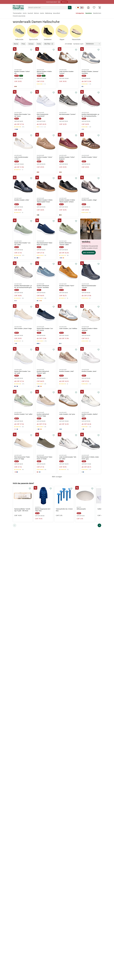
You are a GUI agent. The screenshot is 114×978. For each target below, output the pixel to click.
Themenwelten (17, 13)
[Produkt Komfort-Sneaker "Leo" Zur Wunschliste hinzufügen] (31, 392)
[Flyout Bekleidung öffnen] (52, 13)
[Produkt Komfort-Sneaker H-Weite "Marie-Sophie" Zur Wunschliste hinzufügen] (53, 178)
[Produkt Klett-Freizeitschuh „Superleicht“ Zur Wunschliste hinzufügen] (53, 93)
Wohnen (36, 13)
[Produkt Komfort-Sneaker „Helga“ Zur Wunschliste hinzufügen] (98, 178)
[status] (47, 7)
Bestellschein (97, 13)
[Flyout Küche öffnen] (27, 13)
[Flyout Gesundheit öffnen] (60, 13)
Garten (42, 13)
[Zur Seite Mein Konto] (88, 7)
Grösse (31, 44)
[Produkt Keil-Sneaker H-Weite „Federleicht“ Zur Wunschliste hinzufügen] (98, 435)
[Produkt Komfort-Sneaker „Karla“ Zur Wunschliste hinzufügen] (98, 350)
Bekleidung (48, 13)
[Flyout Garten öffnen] (44, 13)
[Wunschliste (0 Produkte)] (94, 7)
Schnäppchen (80, 13)
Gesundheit (56, 13)
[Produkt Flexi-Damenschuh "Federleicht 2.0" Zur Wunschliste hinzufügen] (53, 221)
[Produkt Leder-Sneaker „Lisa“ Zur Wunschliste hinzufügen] (76, 307)
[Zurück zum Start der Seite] (112, 965)
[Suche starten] (70, 7)
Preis (23, 44)
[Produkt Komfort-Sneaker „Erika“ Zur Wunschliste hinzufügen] (31, 178)
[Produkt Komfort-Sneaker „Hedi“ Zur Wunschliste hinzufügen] (76, 350)
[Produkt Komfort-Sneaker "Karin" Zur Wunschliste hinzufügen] (76, 264)
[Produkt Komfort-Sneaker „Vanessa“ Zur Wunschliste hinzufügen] (98, 50)
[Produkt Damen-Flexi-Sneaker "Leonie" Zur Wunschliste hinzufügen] (31, 93)
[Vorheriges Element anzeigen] (14, 525)
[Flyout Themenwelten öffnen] (22, 13)
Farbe (39, 44)
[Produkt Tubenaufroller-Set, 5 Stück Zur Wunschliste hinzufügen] (71, 488)
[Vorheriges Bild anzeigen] (15, 57)
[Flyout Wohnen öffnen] (39, 13)
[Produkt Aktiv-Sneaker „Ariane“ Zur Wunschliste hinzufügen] (31, 307)
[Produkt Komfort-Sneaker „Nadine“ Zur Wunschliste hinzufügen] (98, 392)
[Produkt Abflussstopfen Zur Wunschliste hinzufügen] (92, 488)
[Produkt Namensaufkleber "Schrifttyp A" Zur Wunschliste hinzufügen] (30, 488)
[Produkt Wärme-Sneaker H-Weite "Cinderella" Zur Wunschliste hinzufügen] (53, 50)
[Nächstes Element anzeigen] (99, 525)
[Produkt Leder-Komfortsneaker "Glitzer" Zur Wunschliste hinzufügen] (76, 435)
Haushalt (30, 13)
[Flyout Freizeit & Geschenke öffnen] (25, 16)
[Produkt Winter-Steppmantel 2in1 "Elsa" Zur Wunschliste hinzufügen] (51, 488)
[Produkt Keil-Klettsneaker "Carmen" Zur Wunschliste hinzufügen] (76, 93)
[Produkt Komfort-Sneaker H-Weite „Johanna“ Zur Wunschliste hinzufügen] (98, 307)
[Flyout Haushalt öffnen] (33, 13)
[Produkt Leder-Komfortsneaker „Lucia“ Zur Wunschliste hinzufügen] (31, 135)
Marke (16, 44)
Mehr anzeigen (57, 477)
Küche (25, 13)
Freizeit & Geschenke (19, 16)
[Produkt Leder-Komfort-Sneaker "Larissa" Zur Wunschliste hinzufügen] (76, 50)
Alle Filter (47, 44)
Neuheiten (88, 13)
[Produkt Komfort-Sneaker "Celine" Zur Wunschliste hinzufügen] (31, 50)
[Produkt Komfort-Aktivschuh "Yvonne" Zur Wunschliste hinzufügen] (76, 221)
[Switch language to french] (80, 7)
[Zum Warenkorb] (99, 7)
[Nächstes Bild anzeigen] (31, 57)
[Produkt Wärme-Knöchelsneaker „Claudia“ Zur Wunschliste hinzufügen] (98, 264)
